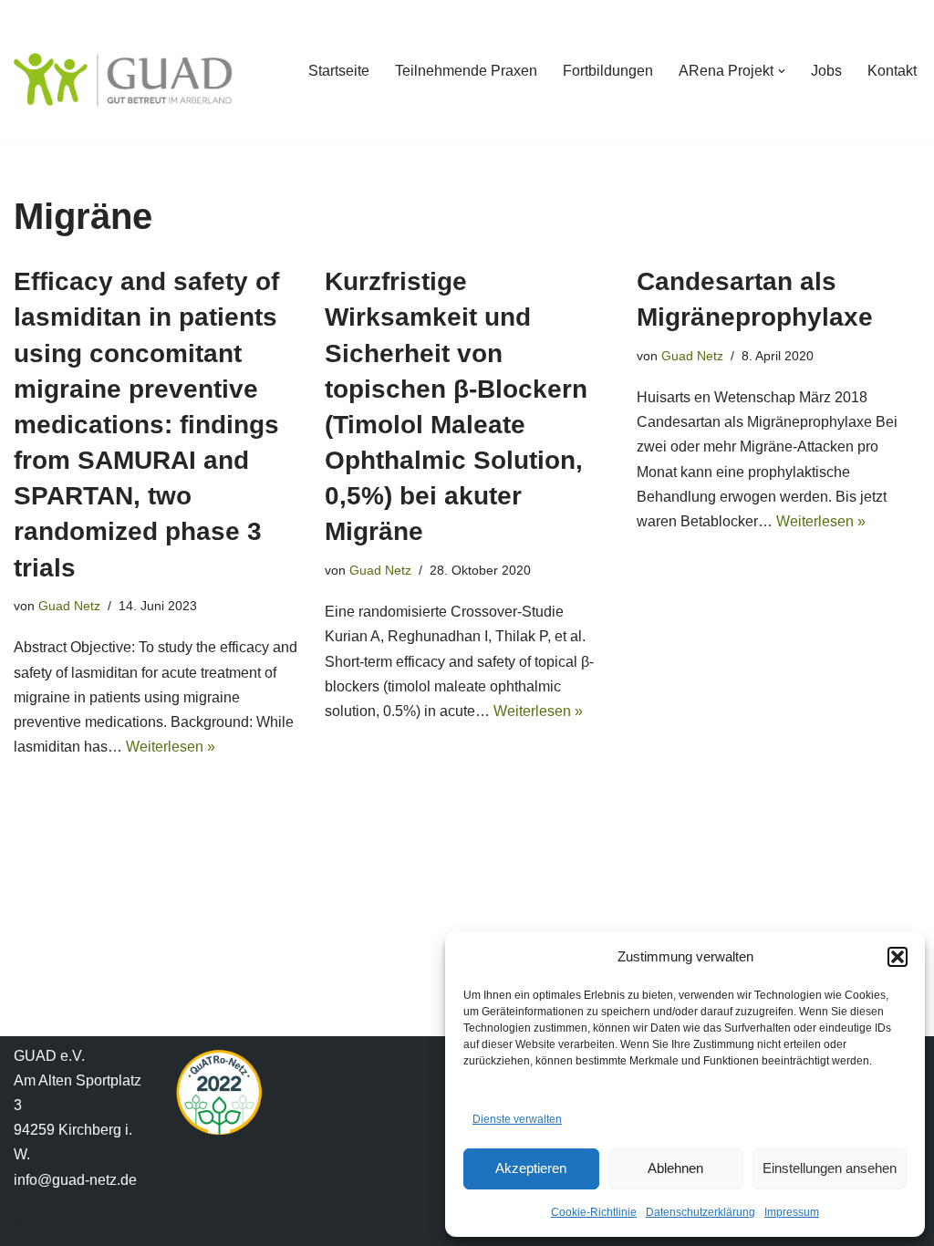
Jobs (826, 70)
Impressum (791, 1212)
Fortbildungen (608, 70)
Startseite (338, 70)
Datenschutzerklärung (700, 1212)
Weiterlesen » (170, 746)
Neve (31, 1222)
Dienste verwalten (517, 1119)
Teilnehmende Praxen (466, 70)
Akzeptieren (530, 1168)
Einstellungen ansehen (830, 1168)
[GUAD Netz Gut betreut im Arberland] (123, 80)
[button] (897, 957)
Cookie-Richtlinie (594, 1212)
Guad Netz (69, 605)
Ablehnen (675, 1168)
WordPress (197, 1222)
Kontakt (892, 70)
